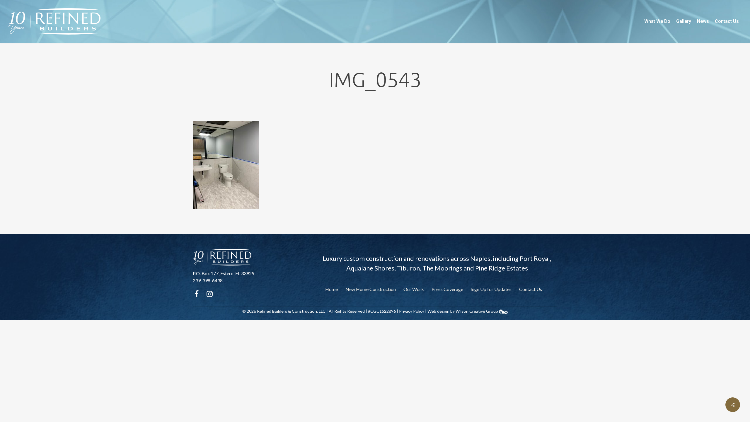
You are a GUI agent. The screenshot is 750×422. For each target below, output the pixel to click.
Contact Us (530, 289)
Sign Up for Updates (491, 289)
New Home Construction (370, 289)
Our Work (413, 289)
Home (331, 289)
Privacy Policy (411, 311)
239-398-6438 (208, 280)
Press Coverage (447, 289)
